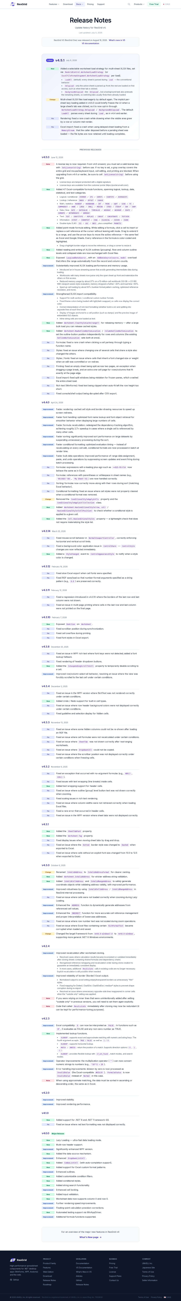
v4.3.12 (46, 566)
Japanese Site (148, 1267)
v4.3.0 (45, 865)
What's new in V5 (117, 40)
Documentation (82, 1263)
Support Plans (115, 1276)
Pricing (90, 4)
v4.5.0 (45, 157)
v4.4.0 (45, 402)
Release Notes (49, 1280)
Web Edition (48, 1272)
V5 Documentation (84, 1267)
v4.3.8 (45, 646)
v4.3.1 (45, 824)
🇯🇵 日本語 (167, 1297)
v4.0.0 (45, 1133)
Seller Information (149, 1280)
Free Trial (153, 4)
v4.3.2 (45, 766)
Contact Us (114, 1280)
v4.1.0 (45, 1113)
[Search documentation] (129, 4)
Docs (78, 4)
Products (138, 4)
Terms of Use (148, 1272)
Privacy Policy (148, 1276)
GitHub (16, 1280)
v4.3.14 (46, 531)
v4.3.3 (46, 722)
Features (53, 4)
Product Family (49, 1263)
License (112, 1272)
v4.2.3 (45, 1018)
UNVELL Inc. (147, 1263)
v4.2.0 (45, 1092)
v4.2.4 (45, 946)
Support (101, 4)
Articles (79, 1276)
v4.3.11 (46, 590)
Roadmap (47, 1284)
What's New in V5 (84, 1272)
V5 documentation (90, 43)
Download (68, 4)
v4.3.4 (46, 686)
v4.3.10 (46, 617)
